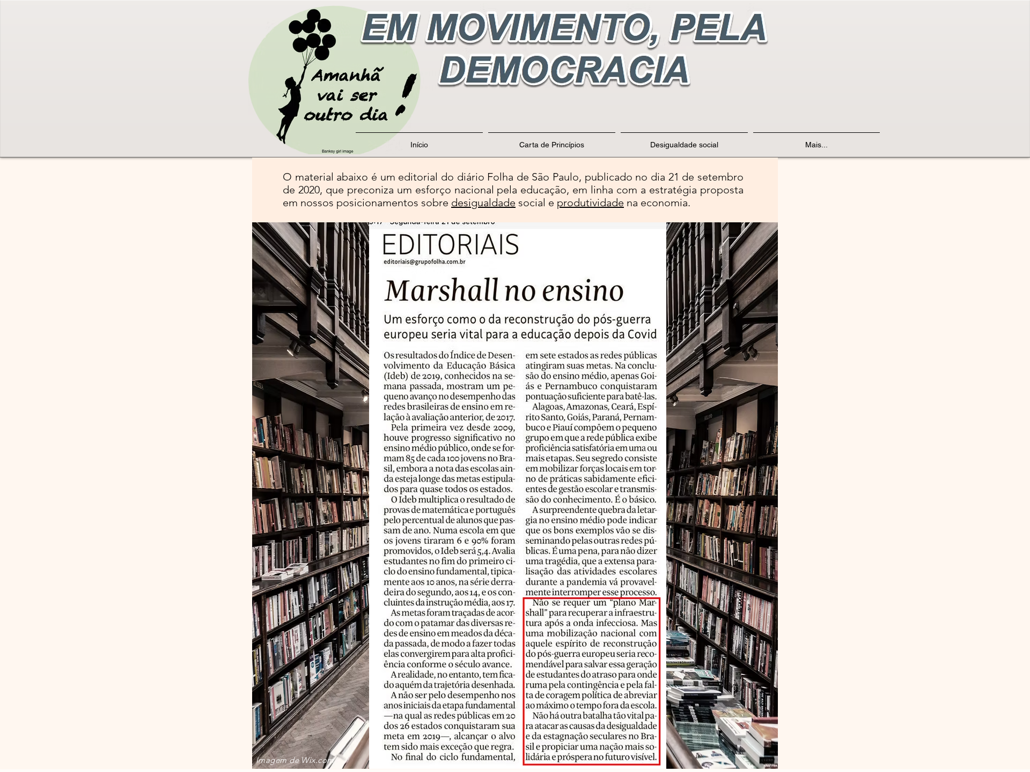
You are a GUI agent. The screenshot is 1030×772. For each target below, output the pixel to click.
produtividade (590, 202)
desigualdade (483, 202)
